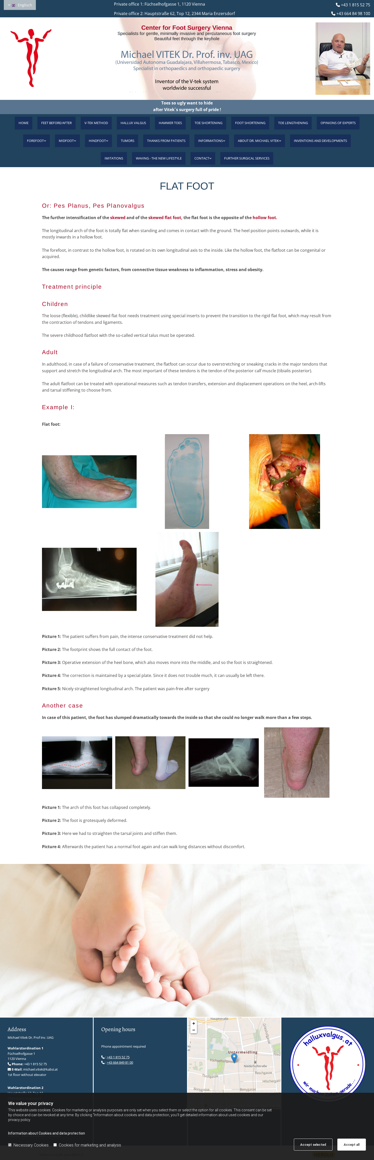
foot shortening (250, 123)
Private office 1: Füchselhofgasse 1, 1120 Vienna (154, 4)
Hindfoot (97, 140)
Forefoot (35, 140)
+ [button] (193, 1023)
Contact (201, 158)
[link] (36, 141)
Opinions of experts (338, 123)
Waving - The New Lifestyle (159, 158)
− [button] (193, 1030)
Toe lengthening (293, 123)
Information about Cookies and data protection (46, 1133)
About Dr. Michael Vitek (258, 140)
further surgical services (246, 158)
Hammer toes (170, 123)
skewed (117, 217)
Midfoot (66, 140)
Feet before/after (56, 123)
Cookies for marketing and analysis (90, 1145)
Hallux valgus (133, 123)
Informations (210, 140)
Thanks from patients (166, 140)
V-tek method (96, 123)
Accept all (351, 1144)
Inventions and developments (320, 140)
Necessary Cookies (31, 1145)
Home (23, 123)
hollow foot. (265, 217)
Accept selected (313, 1144)
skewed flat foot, (165, 217)
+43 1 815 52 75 (355, 5)
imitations (114, 158)
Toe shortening (208, 123)
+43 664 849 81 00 (120, 1062)
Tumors (127, 140)
